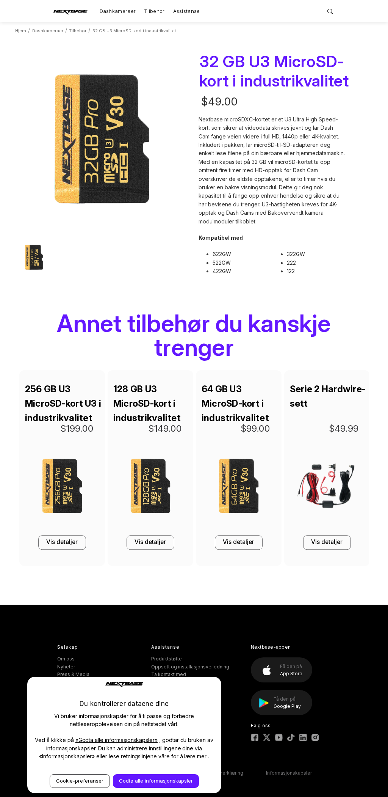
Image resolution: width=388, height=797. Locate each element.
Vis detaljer (62, 541)
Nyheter (66, 667)
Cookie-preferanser (79, 781)
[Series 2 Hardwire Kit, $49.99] (327, 488)
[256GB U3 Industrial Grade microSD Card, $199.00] (62, 488)
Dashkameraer (118, 11)
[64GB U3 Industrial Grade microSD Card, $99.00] (238, 488)
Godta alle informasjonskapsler (156, 781)
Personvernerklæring (220, 773)
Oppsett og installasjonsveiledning (190, 667)
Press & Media (73, 674)
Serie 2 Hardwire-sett (328, 396)
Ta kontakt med (168, 674)
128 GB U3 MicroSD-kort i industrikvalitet (147, 403)
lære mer (195, 756)
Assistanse (186, 11)
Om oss (66, 659)
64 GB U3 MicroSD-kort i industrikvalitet (235, 403)
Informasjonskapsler (289, 773)
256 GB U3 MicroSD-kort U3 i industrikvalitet (63, 403)
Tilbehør (154, 11)
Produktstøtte (166, 659)
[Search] (330, 11)
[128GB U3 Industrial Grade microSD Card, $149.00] (150, 488)
